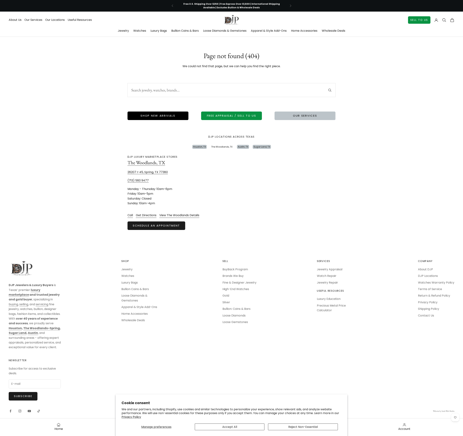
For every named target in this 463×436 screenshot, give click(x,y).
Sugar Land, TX (262, 146)
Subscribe (23, 396)
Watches (139, 31)
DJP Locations (428, 276)
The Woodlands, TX (221, 146)
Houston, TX (199, 146)
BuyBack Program (235, 269)
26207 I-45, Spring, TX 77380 (148, 172)
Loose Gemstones (235, 322)
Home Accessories (304, 31)
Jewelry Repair (327, 282)
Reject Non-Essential (303, 427)
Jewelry (123, 31)
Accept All (229, 427)
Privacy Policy (131, 417)
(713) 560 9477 (138, 180)
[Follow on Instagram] (20, 411)
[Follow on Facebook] (10, 411)
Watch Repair (326, 276)
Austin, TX (243, 146)
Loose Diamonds (234, 315)
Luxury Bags (158, 31)
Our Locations (55, 20)
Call (130, 215)
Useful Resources (80, 20)
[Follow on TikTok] (39, 411)
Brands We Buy (233, 276)
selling (23, 304)
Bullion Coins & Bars (185, 31)
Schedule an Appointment (156, 225)
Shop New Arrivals (158, 116)
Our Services (33, 20)
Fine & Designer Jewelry (239, 282)
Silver (226, 302)
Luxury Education (329, 299)
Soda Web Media (448, 411)
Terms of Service (430, 289)
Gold (225, 296)
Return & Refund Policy (434, 296)
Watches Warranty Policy (436, 282)
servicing (42, 304)
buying (13, 304)
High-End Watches (235, 289)
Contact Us (426, 315)
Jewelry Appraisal (329, 269)
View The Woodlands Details (179, 215)
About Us (15, 20)
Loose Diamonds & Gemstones (225, 31)
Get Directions (146, 215)
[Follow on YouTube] (29, 411)
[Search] (330, 90)
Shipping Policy (428, 309)
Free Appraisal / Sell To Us (231, 116)
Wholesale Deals (333, 31)
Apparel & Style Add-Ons (269, 31)
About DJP (425, 269)
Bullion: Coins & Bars (236, 309)
